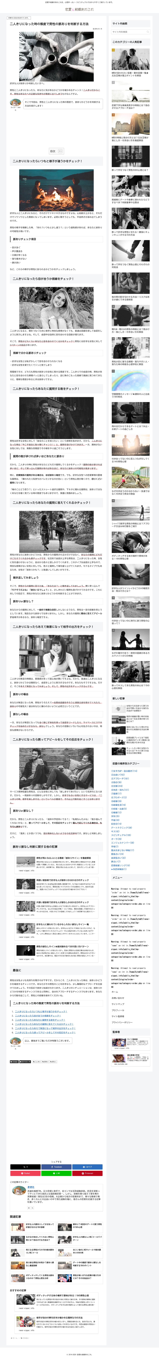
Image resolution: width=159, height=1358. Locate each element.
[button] (148, 31)
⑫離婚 (116, 812)
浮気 (115, 816)
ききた (30, 1187)
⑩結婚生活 (118, 805)
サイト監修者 (118, 1016)
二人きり (38, 1061)
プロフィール (118, 1010)
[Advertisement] (56, 131)
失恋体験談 (120, 869)
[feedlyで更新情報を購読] (28, 1207)
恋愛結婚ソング (120, 865)
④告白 (116, 782)
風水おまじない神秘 (122, 850)
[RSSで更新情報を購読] (32, 1207)
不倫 (115, 820)
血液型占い (118, 858)
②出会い (15, 1061)
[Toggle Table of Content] (59, 151)
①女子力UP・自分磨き (124, 771)
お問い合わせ (118, 998)
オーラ (116, 839)
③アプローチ (26, 1061)
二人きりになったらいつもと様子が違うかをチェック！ (41, 1012)
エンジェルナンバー (122, 843)
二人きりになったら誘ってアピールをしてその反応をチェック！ (45, 1033)
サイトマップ (118, 1004)
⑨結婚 (116, 801)
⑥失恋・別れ (120, 790)
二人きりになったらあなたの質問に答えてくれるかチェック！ (44, 1024)
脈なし (54, 1061)
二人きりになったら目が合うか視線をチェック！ (38, 1016)
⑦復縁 (116, 794)
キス (115, 831)
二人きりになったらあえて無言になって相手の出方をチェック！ (45, 1028)
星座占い (117, 854)
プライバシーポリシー (122, 1022)
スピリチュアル (121, 835)
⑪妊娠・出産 (119, 809)
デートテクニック (121, 828)
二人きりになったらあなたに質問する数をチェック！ (40, 1020)
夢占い (116, 862)
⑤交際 (117, 786)
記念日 (116, 824)
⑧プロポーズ (119, 797)
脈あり (46, 1061)
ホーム (115, 992)
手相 (115, 847)
